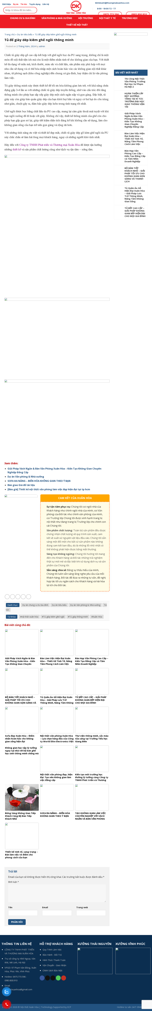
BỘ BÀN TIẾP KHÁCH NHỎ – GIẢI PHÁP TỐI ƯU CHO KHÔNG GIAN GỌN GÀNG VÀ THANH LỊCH (135, 175)
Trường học (130, 18)
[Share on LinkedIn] (28, 596)
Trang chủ (9, 34)
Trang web (82, 907)
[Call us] (58, 977)
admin (42, 46)
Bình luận (13, 881)
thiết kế (17, 149)
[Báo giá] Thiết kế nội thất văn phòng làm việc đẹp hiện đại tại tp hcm (49, 489)
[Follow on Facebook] (42, 977)
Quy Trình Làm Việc (52, 949)
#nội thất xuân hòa (29, 616)
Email (45, 907)
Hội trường (85, 18)
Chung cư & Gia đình (22, 18)
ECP (69, 1007)
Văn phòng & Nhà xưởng (56, 18)
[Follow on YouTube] (63, 977)
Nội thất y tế (107, 18)
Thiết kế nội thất (77, 24)
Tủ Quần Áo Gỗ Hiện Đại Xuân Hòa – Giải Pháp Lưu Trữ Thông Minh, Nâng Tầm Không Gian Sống (135, 195)
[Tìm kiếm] (34, 10)
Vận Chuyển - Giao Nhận (54, 965)
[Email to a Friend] (17, 596)
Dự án (15, 4)
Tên (10, 907)
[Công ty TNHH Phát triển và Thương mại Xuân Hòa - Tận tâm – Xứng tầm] (76, 7)
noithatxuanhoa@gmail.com (18, 989)
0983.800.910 (11, 980)
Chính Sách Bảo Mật (52, 970)
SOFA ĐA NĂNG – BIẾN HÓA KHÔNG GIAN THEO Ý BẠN (39, 481)
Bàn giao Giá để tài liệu (21, 485)
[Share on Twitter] (12, 596)
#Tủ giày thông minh (78, 616)
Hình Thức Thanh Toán (54, 960)
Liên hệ (45, 4)
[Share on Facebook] (7, 596)
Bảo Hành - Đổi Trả (52, 954)
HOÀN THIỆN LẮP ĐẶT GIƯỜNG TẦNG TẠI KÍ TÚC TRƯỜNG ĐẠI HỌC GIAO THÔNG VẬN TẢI (134, 100)
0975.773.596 (19, 976)
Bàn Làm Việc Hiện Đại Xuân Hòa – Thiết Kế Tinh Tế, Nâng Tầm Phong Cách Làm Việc (135, 138)
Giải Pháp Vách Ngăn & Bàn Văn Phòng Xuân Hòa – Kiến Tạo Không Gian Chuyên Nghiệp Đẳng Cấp (134, 120)
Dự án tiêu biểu (24, 34)
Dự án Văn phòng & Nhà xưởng (26, 476)
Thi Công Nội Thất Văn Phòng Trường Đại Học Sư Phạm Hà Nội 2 (135, 82)
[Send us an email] (52, 977)
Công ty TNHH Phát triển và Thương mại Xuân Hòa (49, 144)
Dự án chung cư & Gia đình (35, 605)
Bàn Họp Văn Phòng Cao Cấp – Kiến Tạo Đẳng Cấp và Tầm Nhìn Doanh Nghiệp (135, 156)
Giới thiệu (6, 4)
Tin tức (23, 4)
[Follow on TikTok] (47, 977)
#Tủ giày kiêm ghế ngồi (53, 616)
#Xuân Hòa (96, 616)
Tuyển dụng (34, 4)
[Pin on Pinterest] (23, 596)
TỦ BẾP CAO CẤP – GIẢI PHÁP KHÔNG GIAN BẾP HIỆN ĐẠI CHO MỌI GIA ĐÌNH (135, 212)
